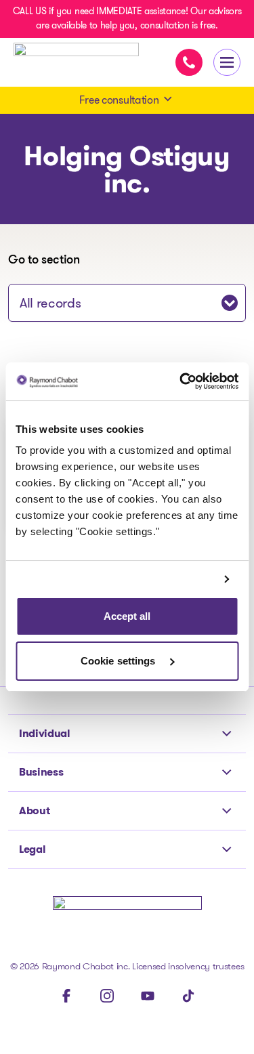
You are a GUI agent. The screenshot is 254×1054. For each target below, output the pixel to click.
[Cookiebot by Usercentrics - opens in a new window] (180, 381)
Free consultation (119, 100)
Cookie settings (119, 661)
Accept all (127, 616)
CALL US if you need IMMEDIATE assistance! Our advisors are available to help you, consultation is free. (127, 18)
